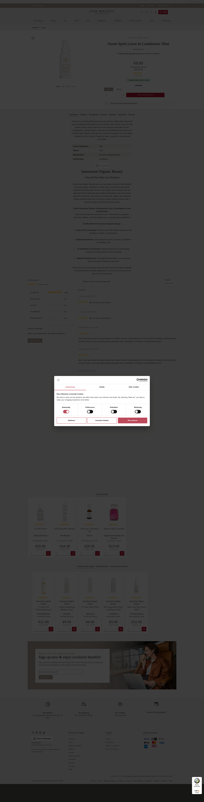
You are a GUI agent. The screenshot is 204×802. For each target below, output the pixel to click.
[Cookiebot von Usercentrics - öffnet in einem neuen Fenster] (138, 380)
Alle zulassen (132, 420)
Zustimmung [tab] (70, 387)
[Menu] (200, 778)
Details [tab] (102, 387)
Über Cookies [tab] (134, 387)
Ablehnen (71, 420)
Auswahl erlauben (102, 420)
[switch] (90, 411)
